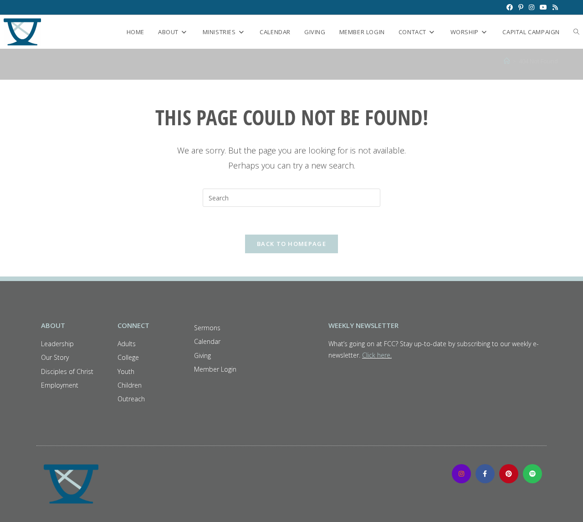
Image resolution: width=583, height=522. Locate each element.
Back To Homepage (291, 244)
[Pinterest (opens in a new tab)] (521, 7)
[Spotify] (532, 473)
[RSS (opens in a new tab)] (554, 7)
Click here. (377, 355)
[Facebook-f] (485, 473)
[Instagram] (461, 473)
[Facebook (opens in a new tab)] (510, 7)
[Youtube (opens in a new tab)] (543, 7)
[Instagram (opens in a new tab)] (531, 7)
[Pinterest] (508, 473)
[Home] (507, 61)
